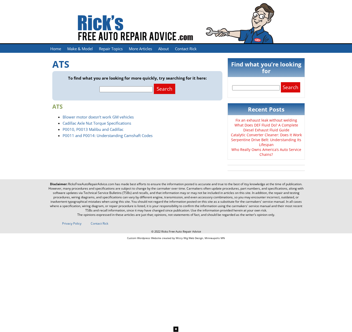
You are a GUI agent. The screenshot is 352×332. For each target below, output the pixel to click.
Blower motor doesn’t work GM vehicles (98, 117)
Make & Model (80, 48)
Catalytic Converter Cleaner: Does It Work (266, 134)
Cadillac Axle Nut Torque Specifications (97, 123)
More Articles (140, 48)
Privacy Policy (71, 223)
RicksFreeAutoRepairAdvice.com (91, 184)
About (163, 48)
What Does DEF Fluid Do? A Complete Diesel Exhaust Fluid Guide (266, 127)
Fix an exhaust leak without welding (266, 120)
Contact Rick (186, 48)
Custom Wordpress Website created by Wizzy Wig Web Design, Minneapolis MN (176, 238)
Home (55, 48)
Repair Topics (111, 48)
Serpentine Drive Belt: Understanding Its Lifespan (266, 142)
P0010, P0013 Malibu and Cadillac (93, 129)
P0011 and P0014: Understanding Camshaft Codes (108, 135)
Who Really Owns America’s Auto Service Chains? (266, 152)
